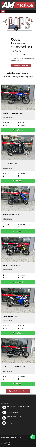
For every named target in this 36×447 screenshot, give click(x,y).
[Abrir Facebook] (17, 439)
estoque (28, 78)
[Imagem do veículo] (18, 97)
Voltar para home (19, 65)
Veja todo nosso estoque (19, 391)
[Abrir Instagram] (22, 439)
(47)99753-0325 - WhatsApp (14, 417)
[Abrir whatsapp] (32, 437)
